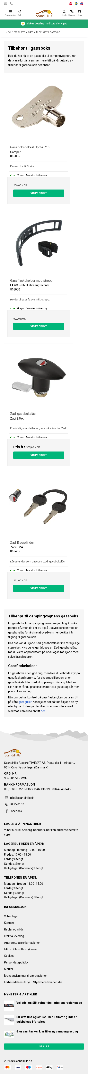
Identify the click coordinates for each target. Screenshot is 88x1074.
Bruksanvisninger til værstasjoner (25, 975)
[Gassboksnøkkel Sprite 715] (38, 111)
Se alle (44, 1046)
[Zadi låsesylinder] (38, 506)
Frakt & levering (14, 936)
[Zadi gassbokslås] (38, 377)
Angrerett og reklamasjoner (22, 942)
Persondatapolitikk (16, 962)
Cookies (9, 955)
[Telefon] (71, 11)
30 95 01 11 (11, 3)
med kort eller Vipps (46, 23)
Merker (8, 969)
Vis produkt (38, 193)
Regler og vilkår (14, 929)
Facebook (16, 811)
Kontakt (9, 922)
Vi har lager (11, 916)
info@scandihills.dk (5, 3)
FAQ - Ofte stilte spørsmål (20, 949)
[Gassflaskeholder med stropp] (38, 244)
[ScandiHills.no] (43, 13)
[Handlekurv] (80, 11)
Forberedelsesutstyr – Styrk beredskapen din (33, 982)
